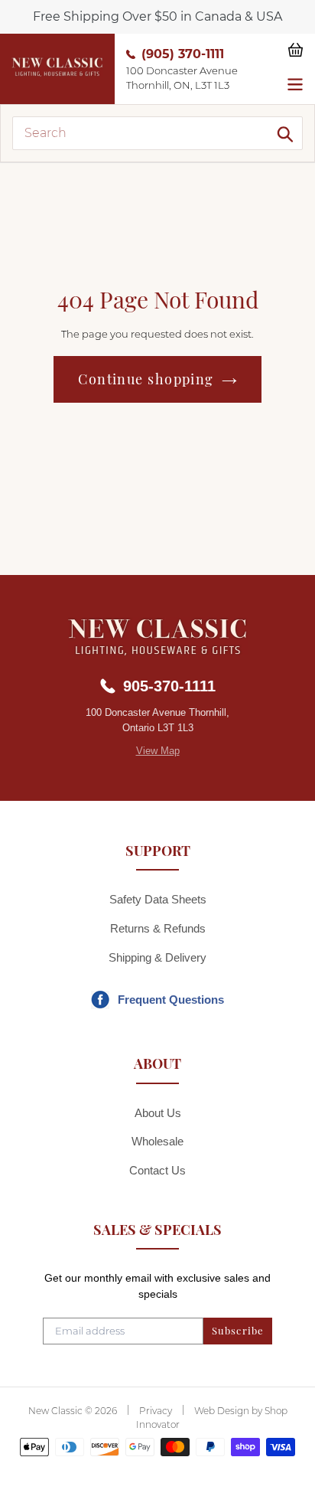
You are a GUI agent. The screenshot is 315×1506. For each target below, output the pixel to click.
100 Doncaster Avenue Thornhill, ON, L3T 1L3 (182, 78)
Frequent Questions (171, 999)
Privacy (155, 1410)
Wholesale (157, 1141)
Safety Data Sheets (157, 899)
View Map (158, 750)
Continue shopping (145, 379)
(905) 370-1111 (182, 54)
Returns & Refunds (158, 928)
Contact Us (157, 1170)
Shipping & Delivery (157, 957)
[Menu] (295, 83)
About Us (158, 1112)
